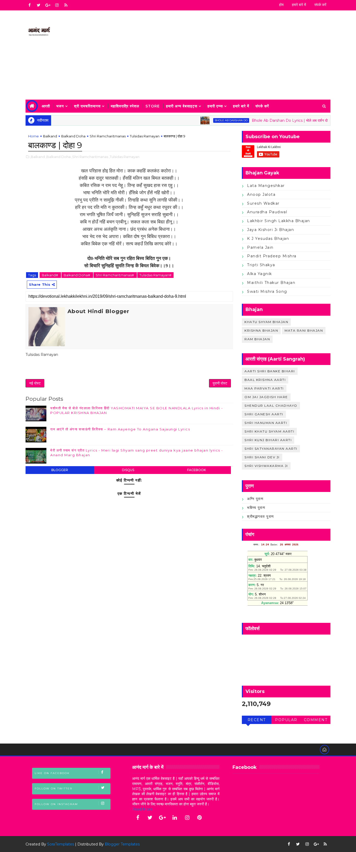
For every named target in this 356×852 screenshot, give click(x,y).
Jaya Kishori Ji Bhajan (270, 229)
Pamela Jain (260, 247)
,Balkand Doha (58, 157)
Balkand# (50, 275)
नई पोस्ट (35, 383)
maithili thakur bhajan (271, 282)
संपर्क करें (320, 4)
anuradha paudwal (267, 212)
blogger (59, 470)
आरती (46, 106)
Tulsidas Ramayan (144, 136)
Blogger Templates (122, 844)
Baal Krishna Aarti (265, 380)
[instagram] (57, 5)
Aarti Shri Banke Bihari (269, 371)
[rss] (66, 5)
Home (33, 136)
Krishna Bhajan (261, 330)
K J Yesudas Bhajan (268, 238)
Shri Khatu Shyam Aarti (269, 431)
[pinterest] (199, 817)
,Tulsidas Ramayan (124, 157)
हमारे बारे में (299, 4)
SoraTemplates (60, 844)
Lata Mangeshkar (266, 185)
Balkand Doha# (77, 275)
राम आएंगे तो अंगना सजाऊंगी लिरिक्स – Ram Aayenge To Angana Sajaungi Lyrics (120, 429)
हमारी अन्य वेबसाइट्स (181, 106)
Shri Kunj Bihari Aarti (268, 440)
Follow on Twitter (53, 788)
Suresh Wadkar (263, 203)
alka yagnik (259, 273)
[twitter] (38, 5)
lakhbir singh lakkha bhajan (278, 220)
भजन (60, 106)
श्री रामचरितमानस (87, 106)
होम (281, 4)
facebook (196, 470)
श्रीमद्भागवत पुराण (260, 516)
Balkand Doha (73, 136)
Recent (257, 719)
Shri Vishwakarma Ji (266, 466)
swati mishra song (267, 291)
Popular (286, 719)
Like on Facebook (52, 773)
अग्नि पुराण (255, 498)
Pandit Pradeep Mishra (272, 256)
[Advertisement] (235, 55)
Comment (316, 719)
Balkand (50, 136)
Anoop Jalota (261, 194)
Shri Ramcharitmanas (108, 136)
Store (152, 106)
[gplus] (48, 5)
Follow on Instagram (56, 804)
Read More (142, 809)
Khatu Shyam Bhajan (266, 322)
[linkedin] (174, 817)
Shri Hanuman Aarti (265, 423)
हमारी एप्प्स (215, 106)
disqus (128, 470)
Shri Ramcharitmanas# (115, 275)
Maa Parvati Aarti (264, 388)
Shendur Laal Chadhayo (270, 405)
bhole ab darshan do (220, 120)
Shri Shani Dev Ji (262, 457)
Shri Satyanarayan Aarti (270, 449)
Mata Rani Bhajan (304, 330)
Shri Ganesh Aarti (263, 414)
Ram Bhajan (257, 339)
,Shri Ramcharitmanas (89, 157)
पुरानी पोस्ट (220, 383)
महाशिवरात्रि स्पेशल (125, 106)
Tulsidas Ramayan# (155, 275)
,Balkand (37, 157)
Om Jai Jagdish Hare (266, 397)
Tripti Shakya (261, 265)
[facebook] (29, 5)
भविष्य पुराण (256, 507)
